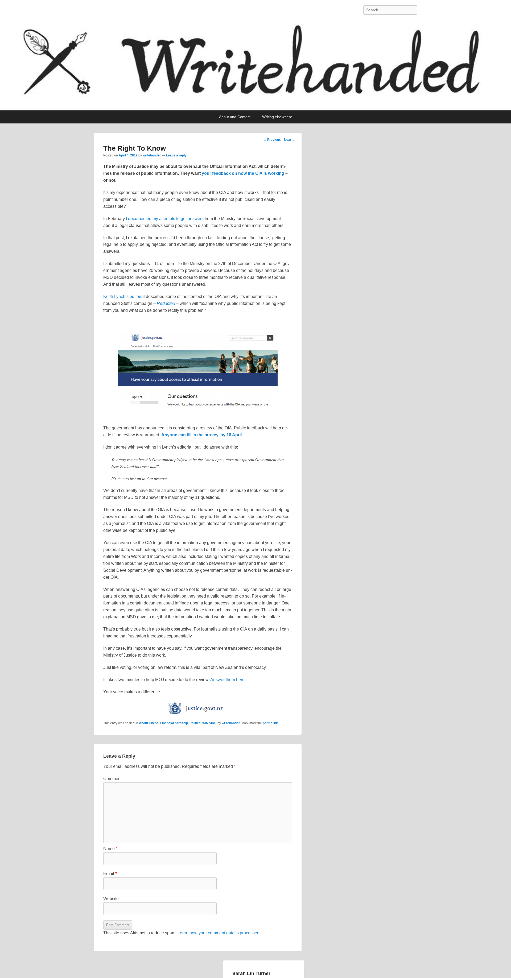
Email (110, 873)
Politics (195, 723)
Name (110, 848)
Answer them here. (228, 679)
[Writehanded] (255, 65)
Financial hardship (174, 723)
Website (111, 898)
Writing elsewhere (277, 117)
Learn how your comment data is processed (218, 933)
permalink (270, 723)
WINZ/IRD (209, 723)
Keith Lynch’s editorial (124, 296)
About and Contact (234, 117)
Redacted (166, 303)
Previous (272, 140)
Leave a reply (176, 155)
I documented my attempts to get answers (165, 218)
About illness (149, 723)
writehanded (152, 155)
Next (289, 140)
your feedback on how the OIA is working (243, 173)
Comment (112, 778)
